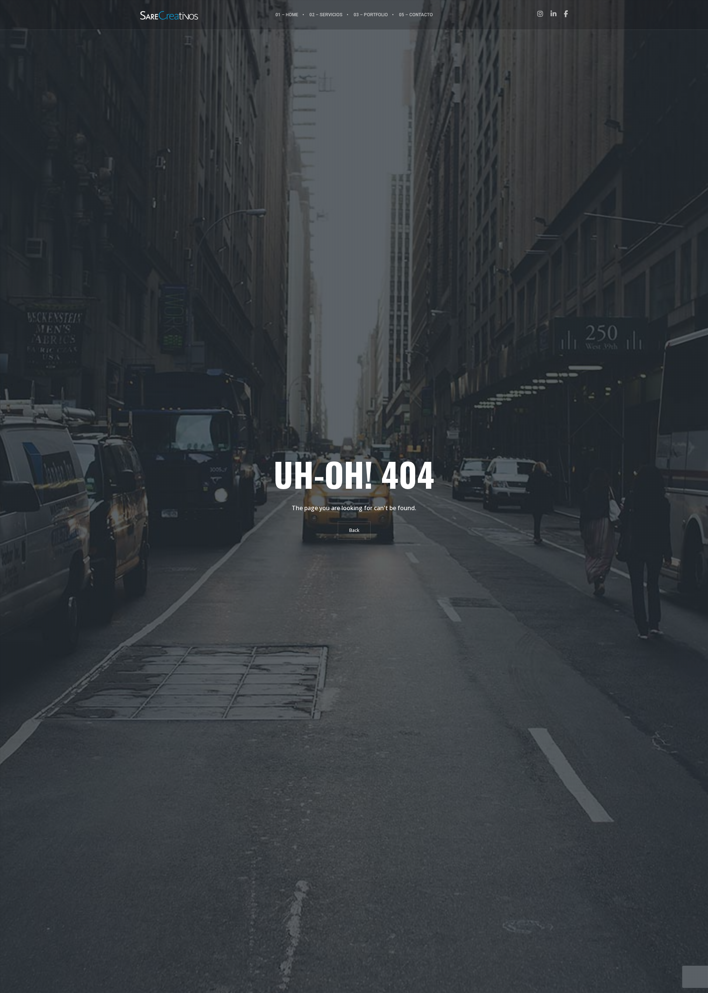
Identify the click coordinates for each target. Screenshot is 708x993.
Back (354, 530)
